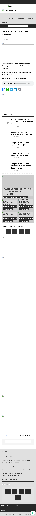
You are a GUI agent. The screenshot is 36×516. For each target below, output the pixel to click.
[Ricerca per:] (18, 26)
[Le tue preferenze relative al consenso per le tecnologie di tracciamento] (33, 513)
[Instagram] (18, 2)
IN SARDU (30, 18)
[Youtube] (21, 2)
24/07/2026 (16, 158)
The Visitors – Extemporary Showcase (8, 214)
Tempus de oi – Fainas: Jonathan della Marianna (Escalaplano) (21, 166)
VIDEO (3, 18)
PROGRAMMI (4, 15)
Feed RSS (32, 508)
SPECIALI (11, 18)
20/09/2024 (8, 221)
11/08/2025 (23, 197)
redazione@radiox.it (12, 475)
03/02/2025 (8, 209)
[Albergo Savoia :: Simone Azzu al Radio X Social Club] (5, 134)
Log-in (3, 510)
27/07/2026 (16, 147)
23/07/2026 (16, 170)
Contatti (19, 508)
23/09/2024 (25, 209)
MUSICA (15, 15)
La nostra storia (6, 505)
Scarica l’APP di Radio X (7, 508)
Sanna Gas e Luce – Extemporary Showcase (26, 214)
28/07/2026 (16, 137)
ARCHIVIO (21, 18)
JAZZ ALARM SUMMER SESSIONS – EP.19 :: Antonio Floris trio (22, 121)
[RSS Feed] (25, 2)
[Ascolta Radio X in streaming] (13, 226)
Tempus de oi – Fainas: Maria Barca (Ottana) (20, 154)
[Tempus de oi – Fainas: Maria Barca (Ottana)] (5, 155)
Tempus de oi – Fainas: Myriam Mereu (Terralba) (21, 144)
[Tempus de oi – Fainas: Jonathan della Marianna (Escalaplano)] (5, 165)
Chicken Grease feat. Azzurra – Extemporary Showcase (25, 202)
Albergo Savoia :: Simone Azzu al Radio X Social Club (21, 133)
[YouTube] (27, 231)
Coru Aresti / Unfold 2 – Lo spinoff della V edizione (17, 192)
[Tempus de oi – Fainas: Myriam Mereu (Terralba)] (5, 144)
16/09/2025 (25, 221)
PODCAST (4, 22)
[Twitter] (14, 2)
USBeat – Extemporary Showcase (8, 202)
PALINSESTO (17, 505)
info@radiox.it (15, 466)
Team (26, 508)
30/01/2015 (7, 39)
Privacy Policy (6, 484)
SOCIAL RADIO (25, 15)
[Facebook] (10, 2)
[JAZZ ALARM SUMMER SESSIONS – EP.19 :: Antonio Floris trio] (5, 121)
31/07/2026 (16, 126)
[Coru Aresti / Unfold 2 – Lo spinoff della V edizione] (18, 187)
